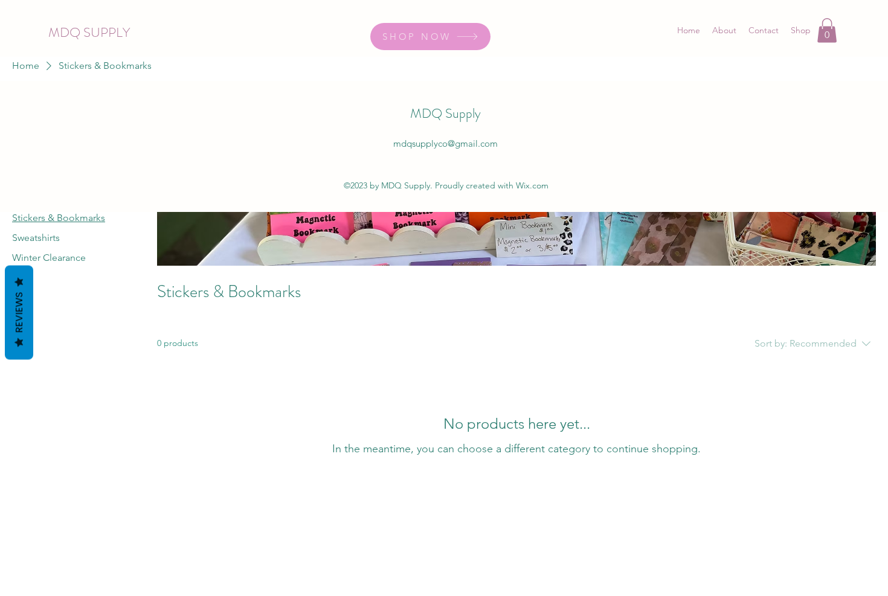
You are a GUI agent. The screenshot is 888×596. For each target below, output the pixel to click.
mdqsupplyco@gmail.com (445, 143)
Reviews (19, 312)
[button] (827, 30)
